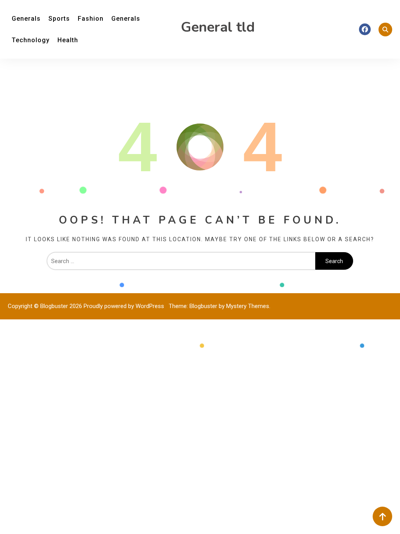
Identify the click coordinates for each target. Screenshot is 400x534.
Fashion (91, 18)
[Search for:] (181, 261)
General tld (218, 27)
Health (67, 40)
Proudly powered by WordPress (125, 306)
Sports (59, 18)
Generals (26, 18)
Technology (31, 40)
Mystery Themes (247, 306)
